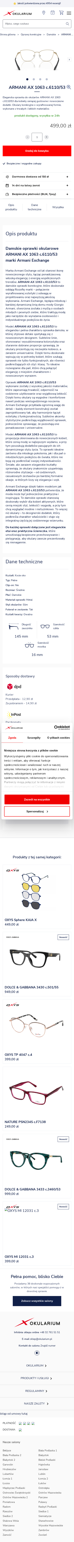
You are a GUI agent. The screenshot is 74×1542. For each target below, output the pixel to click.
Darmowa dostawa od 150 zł (30, 176)
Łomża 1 (7, 1478)
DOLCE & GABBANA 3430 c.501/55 (32, 987)
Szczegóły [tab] (33, 737)
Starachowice (45, 1521)
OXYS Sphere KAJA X (21, 920)
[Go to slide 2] (34, 79)
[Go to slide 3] (40, 79)
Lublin (41, 1474)
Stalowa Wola (11, 1521)
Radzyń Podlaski (47, 1506)
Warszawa (8, 1525)
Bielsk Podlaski (46, 1460)
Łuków (42, 1483)
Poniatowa (9, 1502)
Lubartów (8, 1474)
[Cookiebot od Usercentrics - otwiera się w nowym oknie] (54, 727)
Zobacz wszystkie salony (37, 1301)
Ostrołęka (43, 1488)
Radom (7, 1506)
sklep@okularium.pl (41, 1339)
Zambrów (43, 1530)
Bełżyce (7, 1450)
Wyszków (8, 1530)
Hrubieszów (9, 1469)
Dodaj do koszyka (37, 150)
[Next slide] (69, 60)
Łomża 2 (43, 1478)
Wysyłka (58, 207)
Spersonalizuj (35, 811)
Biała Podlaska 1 (47, 1450)
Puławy (42, 1502)
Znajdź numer (48, 1345)
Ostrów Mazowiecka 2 (15, 1497)
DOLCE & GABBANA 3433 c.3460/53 (33, 1189)
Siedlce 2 (8, 1516)
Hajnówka (44, 1464)
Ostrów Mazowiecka (49, 1492)
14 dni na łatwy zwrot (26, 185)
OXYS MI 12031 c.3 (19, 1257)
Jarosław (43, 1469)
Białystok (43, 1455)
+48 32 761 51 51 (50, 1332)
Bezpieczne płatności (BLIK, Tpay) (34, 194)
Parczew (43, 1497)
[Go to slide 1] (27, 79)
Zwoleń (42, 1535)
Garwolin (8, 1464)
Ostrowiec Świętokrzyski (16, 1492)
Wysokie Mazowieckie (50, 1525)
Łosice (6, 1483)
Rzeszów (8, 1511)
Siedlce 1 (43, 1511)
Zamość (7, 1535)
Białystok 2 (9, 1460)
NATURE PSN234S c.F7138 (25, 1122)
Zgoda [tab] (12, 737)
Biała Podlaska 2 (12, 1455)
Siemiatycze (44, 1516)
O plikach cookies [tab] (58, 737)
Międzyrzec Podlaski (14, 1488)
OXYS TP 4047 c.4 (18, 1055)
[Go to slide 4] (47, 79)
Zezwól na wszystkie (37, 799)
